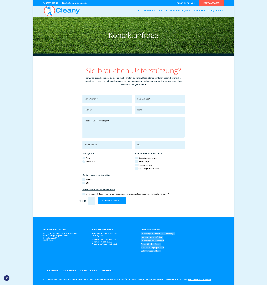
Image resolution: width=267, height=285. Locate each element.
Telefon (89, 179)
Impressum (53, 270)
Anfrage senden (111, 200)
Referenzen (199, 10)
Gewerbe (148, 10)
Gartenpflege (144, 161)
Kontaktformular (88, 270)
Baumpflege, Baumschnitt (149, 168)
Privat (162, 10)
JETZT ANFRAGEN (211, 3)
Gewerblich (90, 161)
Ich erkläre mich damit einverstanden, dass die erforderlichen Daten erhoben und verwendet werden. (126, 194)
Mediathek (107, 270)
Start (138, 10)
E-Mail (88, 183)
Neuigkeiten (214, 10)
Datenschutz (69, 270)
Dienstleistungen (179, 10)
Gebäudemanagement (147, 158)
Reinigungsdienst (145, 165)
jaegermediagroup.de (199, 279)
